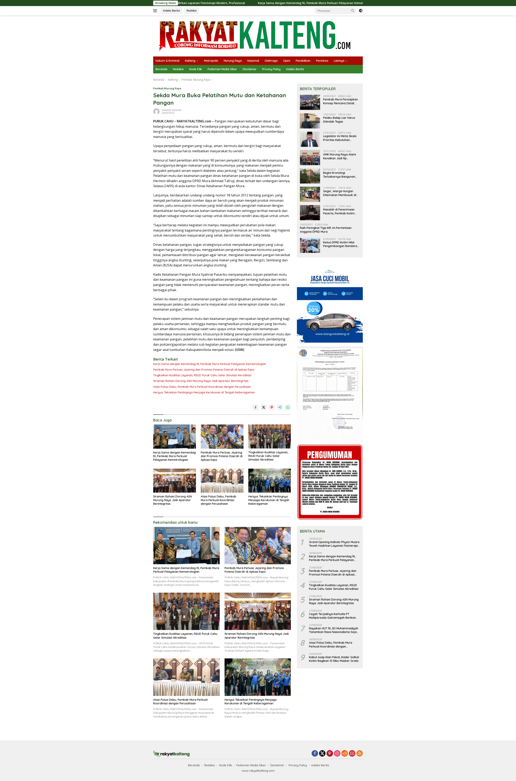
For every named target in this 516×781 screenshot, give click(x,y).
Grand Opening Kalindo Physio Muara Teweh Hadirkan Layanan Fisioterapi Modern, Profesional (334, 543)
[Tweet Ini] (264, 407)
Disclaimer (250, 69)
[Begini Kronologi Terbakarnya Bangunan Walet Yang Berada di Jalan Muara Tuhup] (310, 176)
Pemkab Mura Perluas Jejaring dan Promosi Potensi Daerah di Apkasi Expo (203, 369)
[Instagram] (337, 753)
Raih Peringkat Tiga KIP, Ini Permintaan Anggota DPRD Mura (326, 230)
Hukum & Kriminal (167, 61)
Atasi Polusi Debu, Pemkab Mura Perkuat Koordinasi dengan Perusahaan (202, 387)
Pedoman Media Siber (222, 69)
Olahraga (271, 61)
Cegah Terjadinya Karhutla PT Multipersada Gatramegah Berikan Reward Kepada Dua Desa (332, 615)
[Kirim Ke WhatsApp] (288, 407)
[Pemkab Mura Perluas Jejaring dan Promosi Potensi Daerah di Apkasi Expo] (222, 436)
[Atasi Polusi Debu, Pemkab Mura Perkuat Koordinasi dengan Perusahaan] (222, 481)
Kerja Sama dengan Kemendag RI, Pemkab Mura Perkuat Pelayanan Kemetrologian (273, 3)
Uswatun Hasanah (171, 110)
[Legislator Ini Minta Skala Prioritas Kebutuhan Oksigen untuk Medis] (310, 139)
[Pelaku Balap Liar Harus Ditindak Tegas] (310, 120)
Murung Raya (233, 61)
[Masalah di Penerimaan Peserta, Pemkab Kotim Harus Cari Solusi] (310, 212)
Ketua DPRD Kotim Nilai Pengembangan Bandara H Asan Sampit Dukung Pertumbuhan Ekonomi (340, 244)
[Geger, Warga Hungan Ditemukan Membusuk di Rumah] (310, 194)
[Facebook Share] (256, 407)
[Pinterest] (330, 753)
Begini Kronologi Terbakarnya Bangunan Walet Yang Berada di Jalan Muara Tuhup (339, 174)
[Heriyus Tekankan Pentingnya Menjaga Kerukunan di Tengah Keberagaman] (269, 481)
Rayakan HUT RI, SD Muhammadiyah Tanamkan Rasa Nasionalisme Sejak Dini (333, 630)
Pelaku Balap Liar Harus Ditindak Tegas (339, 119)
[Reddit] (344, 753)
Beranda (161, 69)
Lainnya (339, 61)
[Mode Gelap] (361, 10)
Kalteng (190, 61)
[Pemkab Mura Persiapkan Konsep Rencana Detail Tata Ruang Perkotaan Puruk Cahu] (310, 102)
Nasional (253, 61)
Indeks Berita (171, 10)
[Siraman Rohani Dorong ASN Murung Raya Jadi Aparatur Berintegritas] (174, 481)
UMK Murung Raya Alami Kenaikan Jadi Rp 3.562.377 (339, 156)
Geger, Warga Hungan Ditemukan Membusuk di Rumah (339, 193)
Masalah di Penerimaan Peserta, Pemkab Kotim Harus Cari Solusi (339, 211)
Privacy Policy (271, 69)
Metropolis (211, 61)
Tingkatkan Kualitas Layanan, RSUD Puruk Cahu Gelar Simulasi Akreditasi (202, 375)
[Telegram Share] (280, 407)
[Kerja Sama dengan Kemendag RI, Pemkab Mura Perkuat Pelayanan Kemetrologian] (174, 436)
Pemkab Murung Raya (167, 88)
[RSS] (359, 753)
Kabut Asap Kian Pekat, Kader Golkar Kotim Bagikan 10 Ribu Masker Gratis (334, 659)
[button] (353, 10)
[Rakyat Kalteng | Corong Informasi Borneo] (255, 36)
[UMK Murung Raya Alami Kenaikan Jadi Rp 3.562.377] (310, 157)
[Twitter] (322, 753)
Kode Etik (195, 69)
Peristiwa (322, 61)
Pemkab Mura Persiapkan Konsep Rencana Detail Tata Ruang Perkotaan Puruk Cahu (340, 101)
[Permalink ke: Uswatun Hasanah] (156, 111)
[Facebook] (315, 753)
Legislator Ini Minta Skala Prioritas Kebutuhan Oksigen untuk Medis (339, 138)
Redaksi (192, 10)
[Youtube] (352, 753)
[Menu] (156, 10)
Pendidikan (303, 61)
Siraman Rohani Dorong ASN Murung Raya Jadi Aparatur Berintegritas (201, 381)
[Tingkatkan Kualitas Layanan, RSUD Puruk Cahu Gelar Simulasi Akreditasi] (269, 436)
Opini (286, 61)
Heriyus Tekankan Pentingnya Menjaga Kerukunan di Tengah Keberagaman (204, 392)
